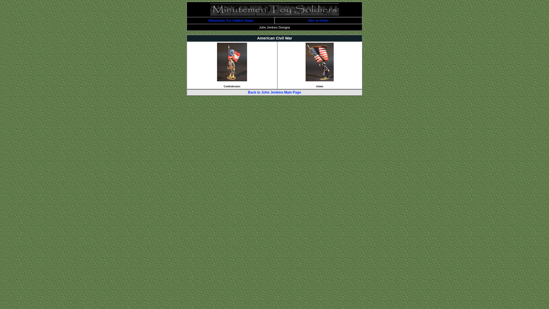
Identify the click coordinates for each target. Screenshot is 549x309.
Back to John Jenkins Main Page (274, 92)
